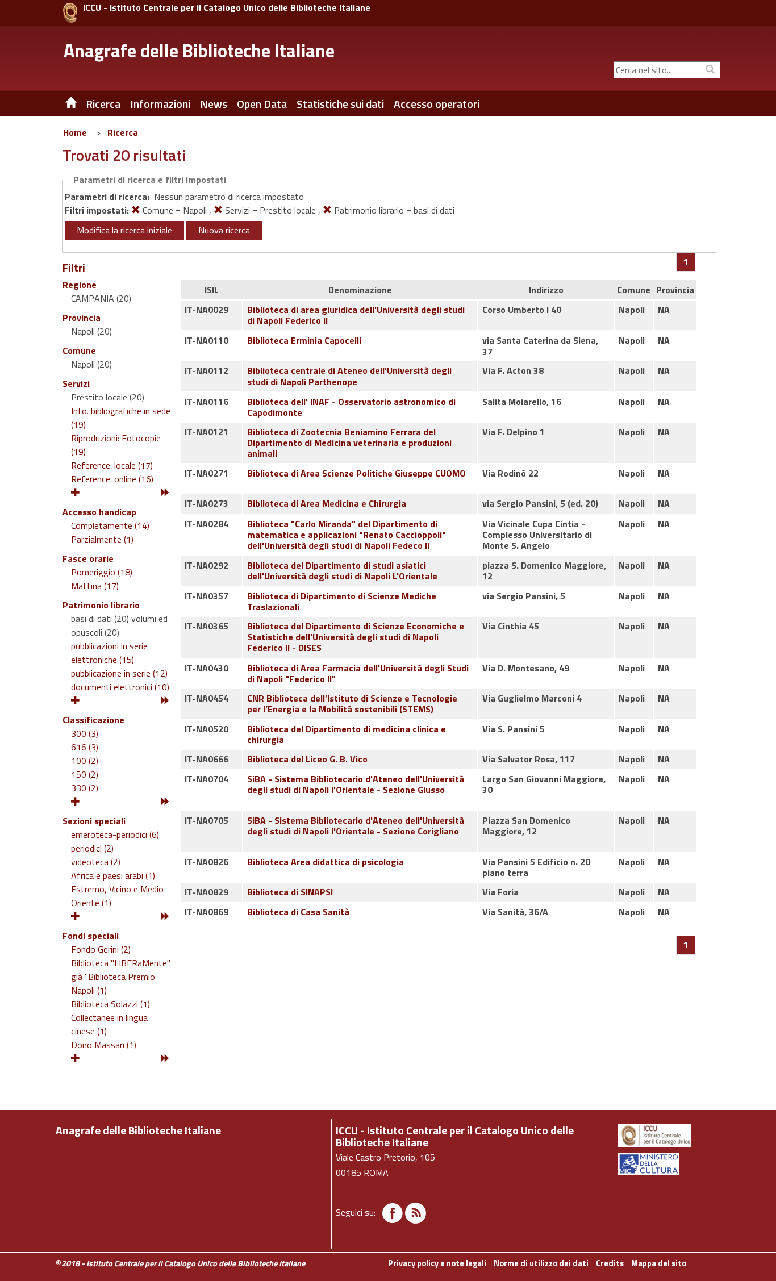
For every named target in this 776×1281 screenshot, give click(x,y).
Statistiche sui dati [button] (340, 103)
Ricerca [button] (103, 103)
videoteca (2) (95, 862)
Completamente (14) (110, 525)
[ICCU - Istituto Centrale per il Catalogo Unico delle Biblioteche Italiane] (70, 13)
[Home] (62, 104)
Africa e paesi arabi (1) (113, 875)
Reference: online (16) (112, 479)
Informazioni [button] (160, 103)
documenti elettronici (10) (120, 687)
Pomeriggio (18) (101, 572)
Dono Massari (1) (103, 1044)
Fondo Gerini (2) (101, 949)
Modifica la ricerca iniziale (124, 230)
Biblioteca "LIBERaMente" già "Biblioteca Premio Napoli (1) (120, 976)
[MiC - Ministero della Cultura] (668, 1164)
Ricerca (122, 132)
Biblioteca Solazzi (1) (110, 1004)
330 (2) (84, 788)
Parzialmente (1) (102, 539)
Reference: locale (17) (112, 465)
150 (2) (84, 774)
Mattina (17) (95, 585)
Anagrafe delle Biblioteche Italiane (199, 50)
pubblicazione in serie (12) (119, 673)
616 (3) (84, 747)
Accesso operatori (436, 103)
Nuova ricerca (224, 230)
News (213, 103)
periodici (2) (92, 848)
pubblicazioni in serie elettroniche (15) (109, 652)
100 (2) (84, 760)
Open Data (262, 103)
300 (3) (84, 733)
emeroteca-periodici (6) (115, 834)
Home (75, 132)
